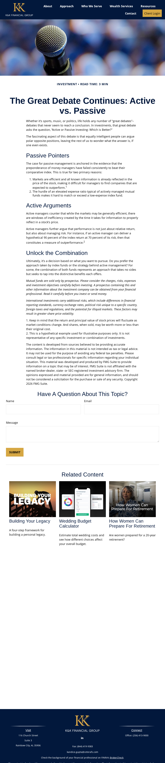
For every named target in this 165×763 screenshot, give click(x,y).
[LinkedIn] (82, 738)
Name (10, 401)
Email (88, 401)
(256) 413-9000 (140, 735)
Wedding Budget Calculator (75, 524)
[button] (48, 6)
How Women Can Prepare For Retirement (132, 524)
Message (12, 422)
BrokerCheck (116, 757)
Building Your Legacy (29, 521)
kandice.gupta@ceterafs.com (82, 751)
